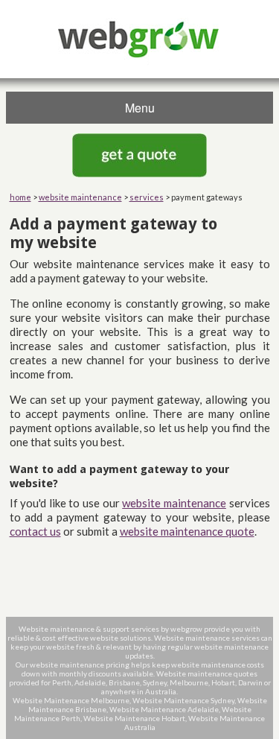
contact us (35, 531)
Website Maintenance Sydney (183, 700)
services (146, 197)
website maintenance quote (187, 531)
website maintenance (80, 197)
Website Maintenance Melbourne (71, 700)
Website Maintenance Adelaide (164, 709)
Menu (140, 107)
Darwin (250, 682)
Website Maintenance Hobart (134, 718)
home (20, 197)
